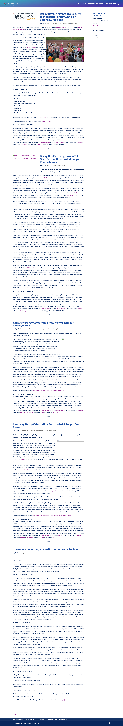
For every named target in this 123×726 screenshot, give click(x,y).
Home (78, 3)
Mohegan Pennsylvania (62, 27)
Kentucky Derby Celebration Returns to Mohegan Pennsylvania (43, 324)
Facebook (79, 142)
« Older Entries (17, 715)
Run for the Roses (31, 47)
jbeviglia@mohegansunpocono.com (70, 700)
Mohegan (41, 719)
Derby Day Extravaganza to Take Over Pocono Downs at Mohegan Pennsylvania (60, 158)
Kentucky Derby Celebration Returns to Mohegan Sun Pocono (46, 426)
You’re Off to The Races (30, 268)
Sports (77, 23)
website (15, 206)
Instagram (25, 144)
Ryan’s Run (54, 491)
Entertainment (24, 329)
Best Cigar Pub (70, 195)
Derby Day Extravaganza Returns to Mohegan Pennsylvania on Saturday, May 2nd (61, 16)
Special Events (61, 165)
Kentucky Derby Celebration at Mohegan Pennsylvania (48, 390)
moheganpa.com (46, 121)
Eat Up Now (75, 193)
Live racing (21, 459)
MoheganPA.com (60, 142)
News (84, 3)
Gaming (60, 23)
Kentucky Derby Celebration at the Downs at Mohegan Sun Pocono (52, 515)
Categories (96, 35)
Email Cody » (96, 25)
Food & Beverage (52, 23)
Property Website (111, 3)
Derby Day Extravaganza (51, 178)
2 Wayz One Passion (28, 470)
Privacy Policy (63, 719)
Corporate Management (95, 3)
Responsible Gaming (30, 719)
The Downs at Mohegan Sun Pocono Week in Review (45, 549)
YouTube (39, 144)
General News (66, 23)
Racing (73, 23)
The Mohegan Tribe (51, 719)
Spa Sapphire (42, 117)
